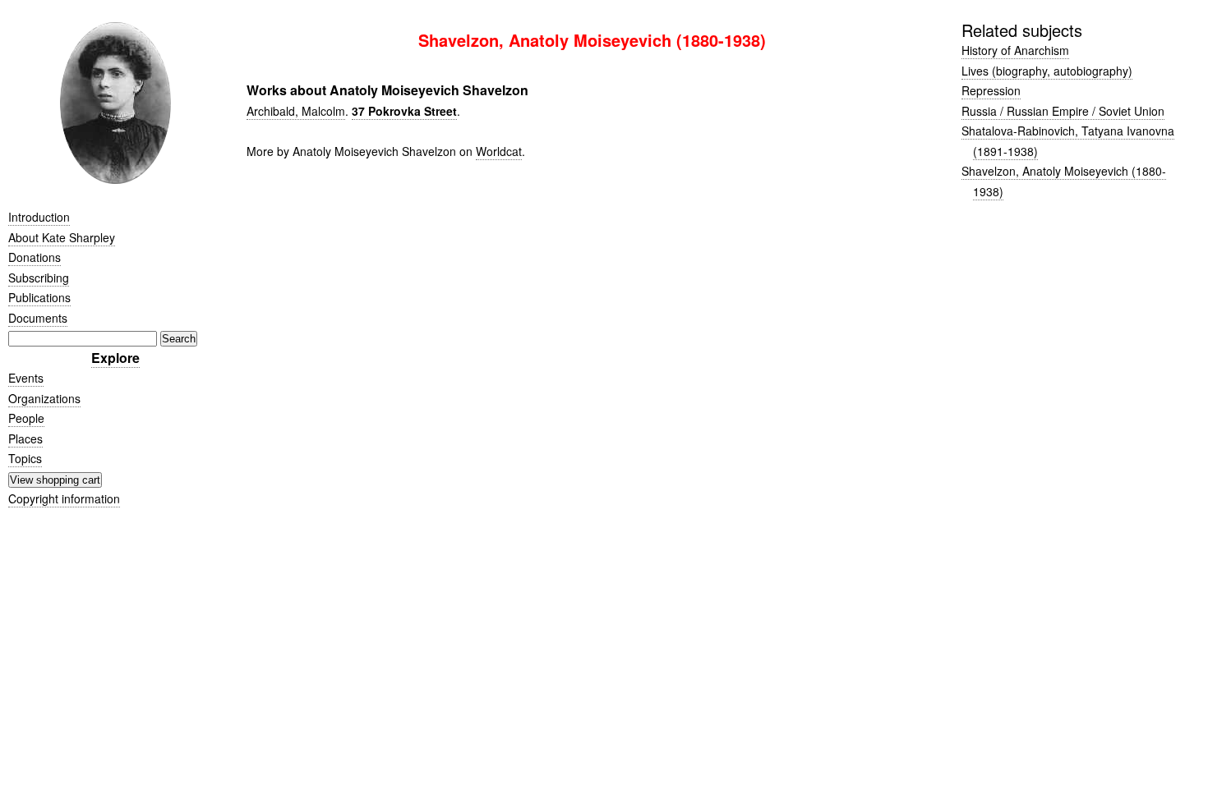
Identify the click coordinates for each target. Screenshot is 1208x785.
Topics (25, 458)
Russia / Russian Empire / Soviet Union (1062, 111)
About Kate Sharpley (61, 237)
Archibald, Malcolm (296, 111)
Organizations (44, 398)
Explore (115, 357)
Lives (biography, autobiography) (1046, 70)
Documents (37, 318)
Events (26, 378)
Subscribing (38, 277)
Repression (991, 90)
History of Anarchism (1015, 50)
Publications (39, 297)
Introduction (39, 217)
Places (25, 438)
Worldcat (499, 151)
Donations (34, 257)
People (26, 418)
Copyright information (64, 498)
